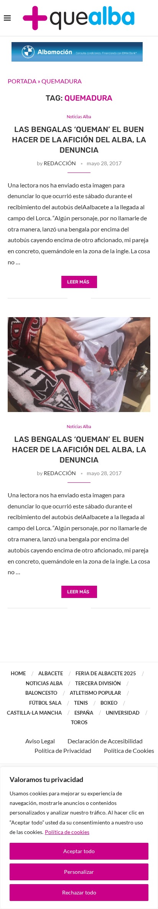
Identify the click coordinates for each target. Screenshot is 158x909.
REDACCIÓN (60, 163)
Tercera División (98, 683)
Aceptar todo (79, 851)
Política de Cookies (129, 750)
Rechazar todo (79, 892)
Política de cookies (67, 832)
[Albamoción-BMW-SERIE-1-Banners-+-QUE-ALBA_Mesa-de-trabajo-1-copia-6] (77, 45)
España (83, 713)
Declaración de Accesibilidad (105, 740)
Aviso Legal (40, 740)
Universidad (123, 713)
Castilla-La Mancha (34, 713)
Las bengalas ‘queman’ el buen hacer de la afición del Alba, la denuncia (79, 140)
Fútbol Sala (45, 703)
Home (18, 673)
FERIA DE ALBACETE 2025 (106, 673)
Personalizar (79, 871)
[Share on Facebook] (73, 298)
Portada (22, 81)
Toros (79, 722)
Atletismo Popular (95, 693)
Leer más (78, 282)
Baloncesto (41, 693)
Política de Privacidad (63, 750)
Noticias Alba (44, 683)
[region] (79, 838)
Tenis (81, 703)
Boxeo (108, 703)
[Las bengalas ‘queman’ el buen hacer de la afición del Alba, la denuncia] (79, 364)
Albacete (50, 673)
